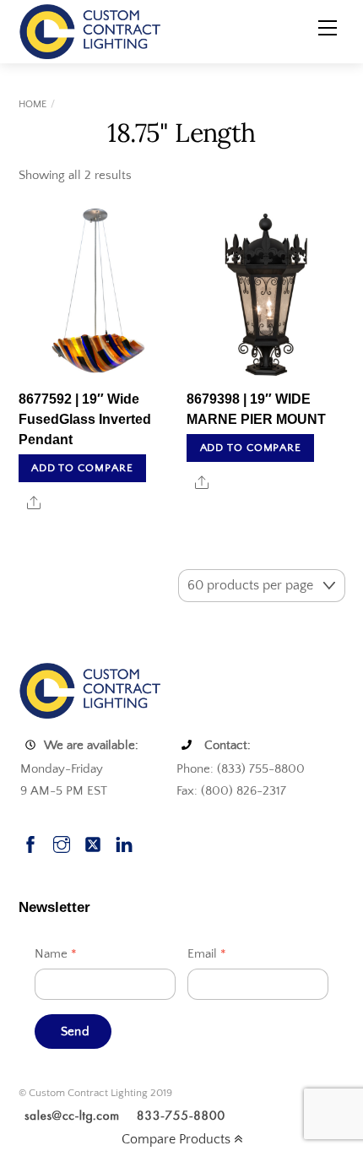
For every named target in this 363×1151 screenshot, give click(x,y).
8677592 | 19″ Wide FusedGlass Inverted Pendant (85, 419)
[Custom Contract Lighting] (90, 30)
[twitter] (93, 842)
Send (75, 1031)
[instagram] (61, 842)
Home (32, 104)
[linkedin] (124, 842)
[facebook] (30, 842)
